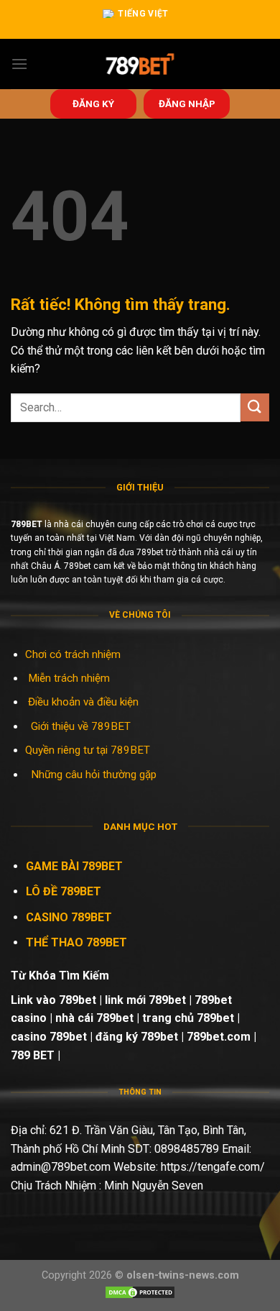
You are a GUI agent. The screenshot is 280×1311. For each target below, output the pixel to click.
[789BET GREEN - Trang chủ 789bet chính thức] (140, 64)
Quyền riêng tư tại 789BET (87, 750)
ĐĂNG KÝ (93, 103)
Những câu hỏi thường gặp (94, 774)
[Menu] (19, 63)
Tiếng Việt (143, 14)
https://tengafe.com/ (213, 1167)
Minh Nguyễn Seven (153, 1185)
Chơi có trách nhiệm (73, 654)
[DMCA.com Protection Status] (140, 1292)
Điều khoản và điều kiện (83, 701)
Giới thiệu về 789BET (81, 726)
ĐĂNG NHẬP (187, 103)
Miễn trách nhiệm (70, 678)
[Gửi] (255, 407)
